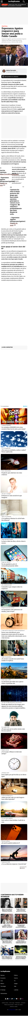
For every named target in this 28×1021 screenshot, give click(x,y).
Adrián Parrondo (11, 71)
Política (16, 980)
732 (22, 1004)
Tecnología (3, 991)
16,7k (14, 1004)
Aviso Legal (11, 1008)
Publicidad (17, 1008)
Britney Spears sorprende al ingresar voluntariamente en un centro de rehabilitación (21, 947)
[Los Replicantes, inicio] (14, 1)
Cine (2, 986)
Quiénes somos (5, 1008)
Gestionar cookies (13, 1011)
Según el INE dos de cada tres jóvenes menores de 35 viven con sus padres (21, 915)
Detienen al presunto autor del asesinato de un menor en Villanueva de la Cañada (21, 963)
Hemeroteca (4, 998)
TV (14, 986)
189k (9, 1004)
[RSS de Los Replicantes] (5, 1004)
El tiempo (3, 995)
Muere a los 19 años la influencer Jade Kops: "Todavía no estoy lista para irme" (7, 915)
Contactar (23, 1008)
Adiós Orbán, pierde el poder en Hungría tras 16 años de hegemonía (7, 963)
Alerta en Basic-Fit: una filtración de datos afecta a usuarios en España (7, 947)
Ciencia (16, 983)
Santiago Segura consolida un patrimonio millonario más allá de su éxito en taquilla (21, 931)
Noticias (2, 980)
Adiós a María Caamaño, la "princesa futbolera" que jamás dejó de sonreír (7, 931)
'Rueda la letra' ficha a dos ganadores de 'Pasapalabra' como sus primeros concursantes (13, 6)
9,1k (18, 1004)
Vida (15, 991)
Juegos (16, 988)
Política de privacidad (9, 1009)
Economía (3, 983)
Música (2, 988)
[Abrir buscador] (24, 1)
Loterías (16, 995)
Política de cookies (19, 1009)
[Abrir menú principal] (2, 1)
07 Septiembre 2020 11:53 (12, 73)
